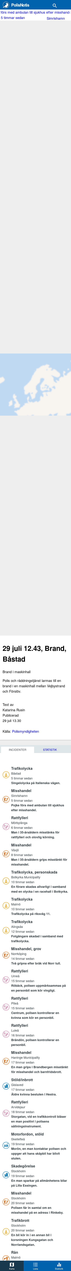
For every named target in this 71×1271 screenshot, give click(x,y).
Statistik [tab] (50, 750)
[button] (39, 775)
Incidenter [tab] (17, 750)
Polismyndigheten (25, 731)
